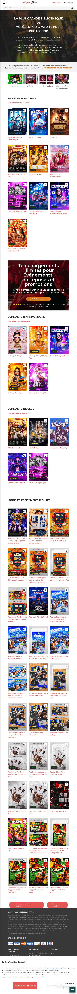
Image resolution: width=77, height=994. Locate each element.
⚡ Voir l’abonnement (38, 299)
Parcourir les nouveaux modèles (23, 905)
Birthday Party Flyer (15, 356)
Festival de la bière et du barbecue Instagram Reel (59, 579)
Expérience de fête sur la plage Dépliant (17, 250)
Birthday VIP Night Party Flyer (38, 357)
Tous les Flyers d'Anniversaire (19, 321)
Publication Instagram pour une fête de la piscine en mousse (58, 619)
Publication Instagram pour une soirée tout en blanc (38, 774)
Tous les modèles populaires (19, 103)
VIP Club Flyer (34, 448)
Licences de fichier (14, 955)
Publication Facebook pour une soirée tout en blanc (16, 774)
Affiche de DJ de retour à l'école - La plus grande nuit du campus (17, 541)
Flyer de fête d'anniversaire (55, 176)
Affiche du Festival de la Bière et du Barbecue (59, 540)
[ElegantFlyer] (30, 3)
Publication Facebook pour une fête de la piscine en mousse (16, 695)
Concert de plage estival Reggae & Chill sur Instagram (17, 890)
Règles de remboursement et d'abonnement (38, 954)
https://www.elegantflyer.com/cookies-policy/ (14, 972)
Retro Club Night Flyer (37, 483)
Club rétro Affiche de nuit (17, 211)
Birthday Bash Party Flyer (38, 393)
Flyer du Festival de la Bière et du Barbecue (16, 579)
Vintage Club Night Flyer (59, 448)
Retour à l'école (35, 137)
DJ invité (53, 137)
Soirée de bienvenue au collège (59, 734)
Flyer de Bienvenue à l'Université (37, 734)
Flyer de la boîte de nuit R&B (16, 176)
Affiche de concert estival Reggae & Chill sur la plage (38, 890)
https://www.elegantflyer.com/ (52, 968)
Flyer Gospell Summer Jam (16, 849)
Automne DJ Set (35, 174)
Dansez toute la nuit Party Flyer (36, 213)
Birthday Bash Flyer (15, 393)
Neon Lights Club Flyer (16, 483)
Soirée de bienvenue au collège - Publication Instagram (16, 735)
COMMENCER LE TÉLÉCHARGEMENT (57, 68)
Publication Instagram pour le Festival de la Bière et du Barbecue (37, 580)
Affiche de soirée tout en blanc (17, 812)
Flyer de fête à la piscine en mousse (59, 657)
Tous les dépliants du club (17, 413)
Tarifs (52, 953)
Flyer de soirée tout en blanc (37, 812)
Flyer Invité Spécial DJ (58, 811)
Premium (57, 3)
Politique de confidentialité (36, 977)
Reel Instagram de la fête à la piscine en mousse (38, 657)
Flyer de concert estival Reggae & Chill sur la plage (59, 890)
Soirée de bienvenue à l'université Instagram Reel (58, 695)
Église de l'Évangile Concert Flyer (15, 139)
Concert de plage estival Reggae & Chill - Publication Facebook (38, 850)
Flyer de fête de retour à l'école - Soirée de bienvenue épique (38, 541)
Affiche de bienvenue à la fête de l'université (38, 694)
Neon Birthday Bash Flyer (59, 356)
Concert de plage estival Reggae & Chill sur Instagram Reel (59, 850)
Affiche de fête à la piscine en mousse (15, 657)
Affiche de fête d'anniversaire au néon (58, 213)
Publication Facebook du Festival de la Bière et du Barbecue (17, 619)
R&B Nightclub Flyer (15, 448)
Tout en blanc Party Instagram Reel (57, 773)
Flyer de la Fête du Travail (38, 617)
